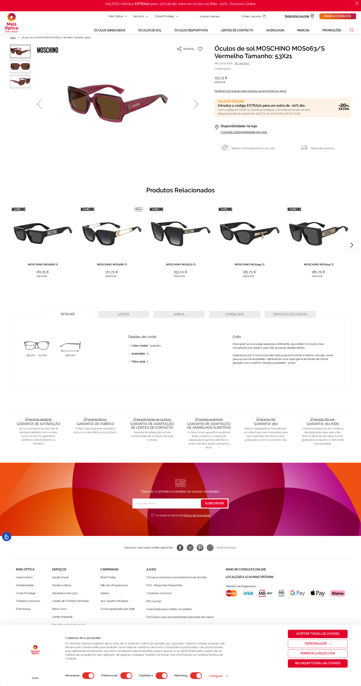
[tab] (68, 314)
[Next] (351, 245)
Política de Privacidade (196, 515)
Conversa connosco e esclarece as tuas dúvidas (176, 577)
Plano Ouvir (59, 608)
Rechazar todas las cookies (318, 663)
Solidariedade (25, 585)
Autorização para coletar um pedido (169, 609)
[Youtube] (190, 548)
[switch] (126, 675)
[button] (352, 30)
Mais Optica (116, 16)
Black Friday (108, 577)
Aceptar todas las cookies (317, 633)
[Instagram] (210, 548)
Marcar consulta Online (246, 569)
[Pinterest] (200, 548)
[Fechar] (357, 3)
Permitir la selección (317, 653)
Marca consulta (337, 16)
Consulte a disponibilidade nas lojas (244, 132)
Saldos (104, 593)
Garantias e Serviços (65, 593)
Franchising (23, 608)
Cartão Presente (62, 616)
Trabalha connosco (28, 600)
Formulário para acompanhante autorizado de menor (180, 617)
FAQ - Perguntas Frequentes (164, 585)
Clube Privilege (164, 16)
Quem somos (24, 577)
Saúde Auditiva (61, 585)
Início (13, 37)
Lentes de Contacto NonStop (70, 600)
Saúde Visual (60, 577)
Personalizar (316, 643)
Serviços (138, 16)
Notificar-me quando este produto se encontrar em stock (250, 90)
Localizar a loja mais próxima (249, 577)
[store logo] (11, 22)
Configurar (216, 676)
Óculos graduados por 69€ (117, 608)
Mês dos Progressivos (114, 585)
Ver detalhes (242, 63)
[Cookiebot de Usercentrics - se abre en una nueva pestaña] (35, 678)
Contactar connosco (159, 593)
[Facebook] (180, 548)
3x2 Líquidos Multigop (114, 600)
